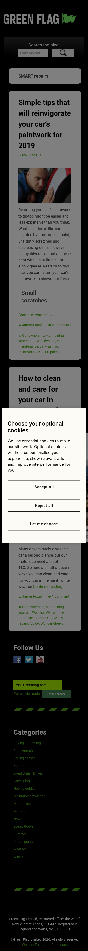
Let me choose (44, 524)
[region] (44, 475)
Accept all (44, 487)
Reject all (44, 505)
